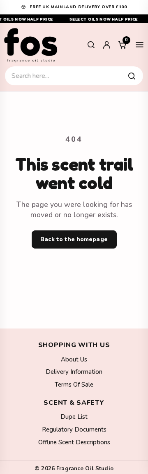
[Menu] (139, 45)
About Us (74, 359)
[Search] (91, 45)
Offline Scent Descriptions (74, 442)
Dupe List (74, 417)
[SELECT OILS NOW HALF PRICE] (74, 18)
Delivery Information (74, 372)
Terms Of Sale (74, 384)
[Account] (106, 45)
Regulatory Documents (74, 429)
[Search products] (131, 76)
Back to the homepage (73, 239)
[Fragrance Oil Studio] (31, 44)
